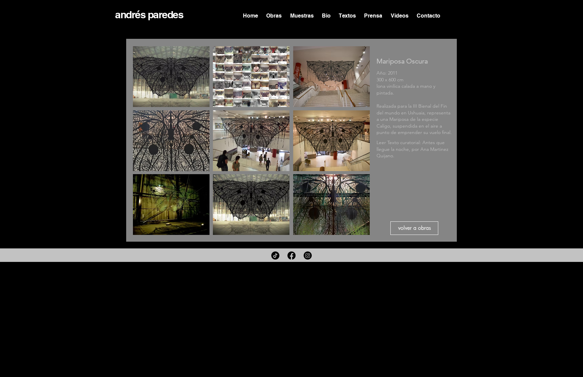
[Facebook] (291, 255)
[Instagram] (308, 255)
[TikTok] (275, 255)
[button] (171, 76)
